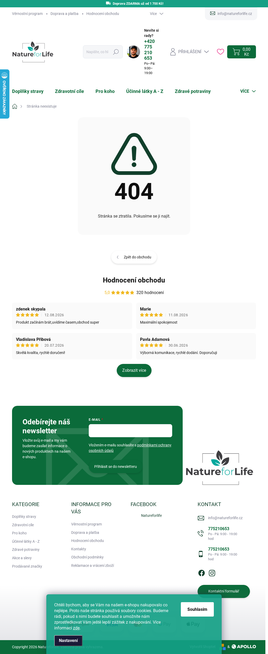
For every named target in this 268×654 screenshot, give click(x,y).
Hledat (115, 52)
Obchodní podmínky (87, 557)
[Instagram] (212, 572)
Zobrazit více (134, 370)
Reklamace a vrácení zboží (92, 565)
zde (76, 627)
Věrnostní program (27, 14)
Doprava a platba (65, 14)
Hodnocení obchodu (102, 14)
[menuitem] (31, 91)
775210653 (222, 533)
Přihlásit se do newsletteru (115, 466)
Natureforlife (151, 515)
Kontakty (78, 549)
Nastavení (68, 640)
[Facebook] (201, 572)
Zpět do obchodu (137, 257)
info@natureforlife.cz (225, 518)
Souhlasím (197, 609)
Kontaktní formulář (223, 591)
